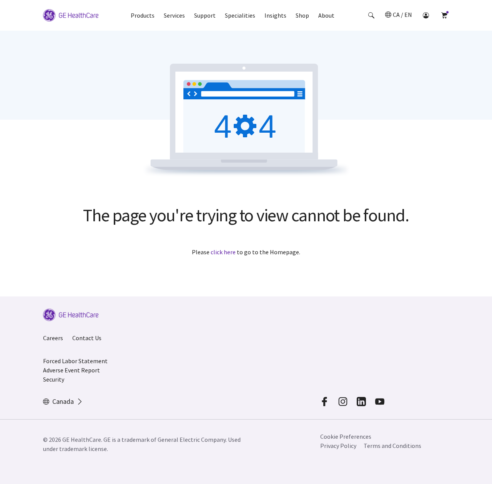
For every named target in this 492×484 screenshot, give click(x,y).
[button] (371, 15)
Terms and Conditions (392, 445)
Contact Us (86, 338)
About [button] (326, 15)
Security (53, 379)
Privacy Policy (338, 445)
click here (223, 252)
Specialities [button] (240, 15)
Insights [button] (275, 15)
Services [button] (174, 15)
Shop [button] (302, 15)
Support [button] (205, 15)
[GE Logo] (70, 16)
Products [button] (143, 15)
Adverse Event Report (71, 370)
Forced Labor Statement (75, 361)
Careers (53, 338)
